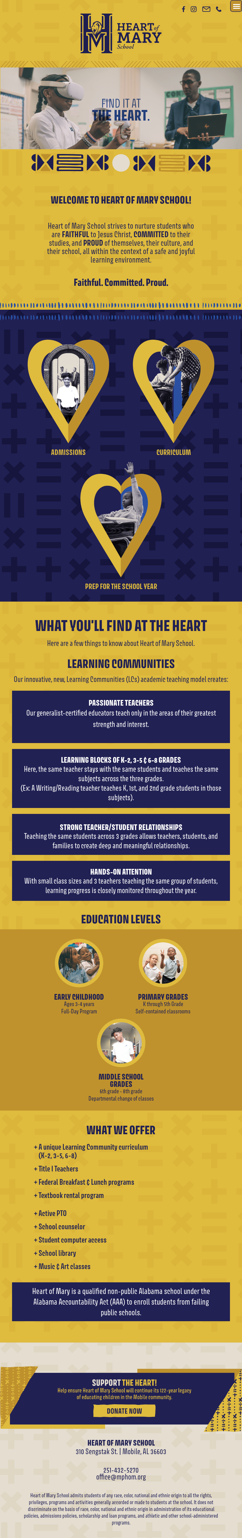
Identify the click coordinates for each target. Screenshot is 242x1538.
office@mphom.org (121, 1476)
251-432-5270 (121, 1469)
